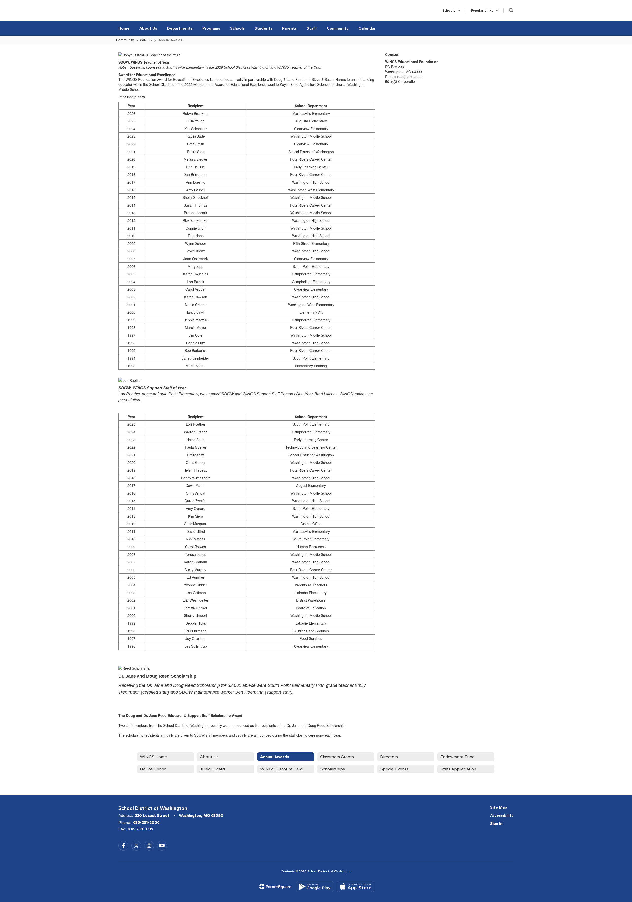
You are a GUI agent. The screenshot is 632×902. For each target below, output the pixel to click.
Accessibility (502, 815)
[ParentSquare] (275, 886)
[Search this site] (511, 10)
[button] (451, 10)
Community (125, 40)
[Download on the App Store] (355, 886)
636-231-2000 (146, 822)
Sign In (496, 823)
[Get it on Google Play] (314, 886)
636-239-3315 (140, 829)
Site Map (498, 807)
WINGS (146, 40)
